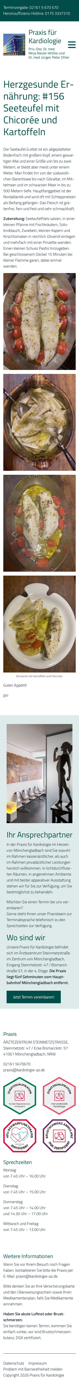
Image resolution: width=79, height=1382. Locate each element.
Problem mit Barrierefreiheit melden (33, 1369)
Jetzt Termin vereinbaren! (33, 997)
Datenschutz (13, 1363)
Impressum (38, 1363)
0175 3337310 (57, 13)
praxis (21, 1276)
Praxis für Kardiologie (45, 36)
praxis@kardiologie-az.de (24, 1070)
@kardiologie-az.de (41, 1276)
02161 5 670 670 (43, 7)
